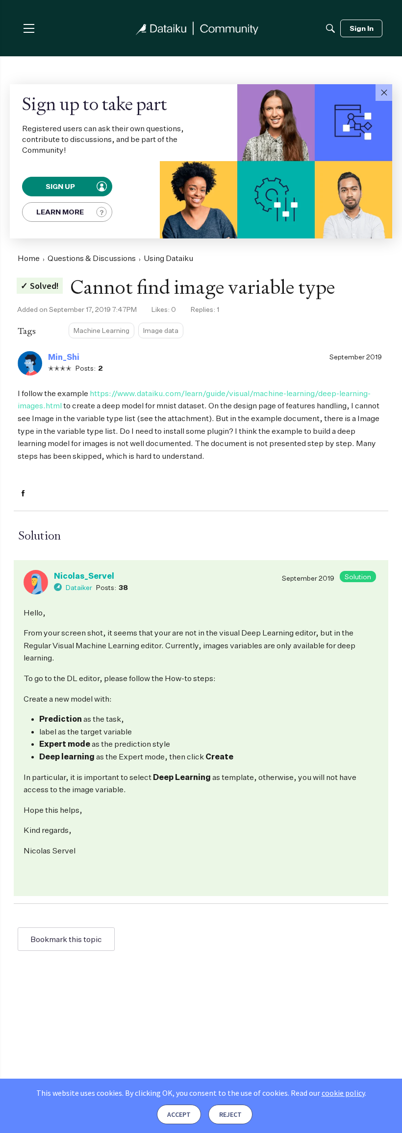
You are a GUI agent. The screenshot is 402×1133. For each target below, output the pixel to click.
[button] (384, 92)
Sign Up (61, 186)
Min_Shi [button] (63, 357)
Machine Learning (101, 330)
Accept (179, 1114)
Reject (230, 1114)
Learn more (60, 212)
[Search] (330, 28)
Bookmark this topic (66, 939)
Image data (160, 330)
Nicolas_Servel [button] (84, 576)
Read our (328, 1093)
